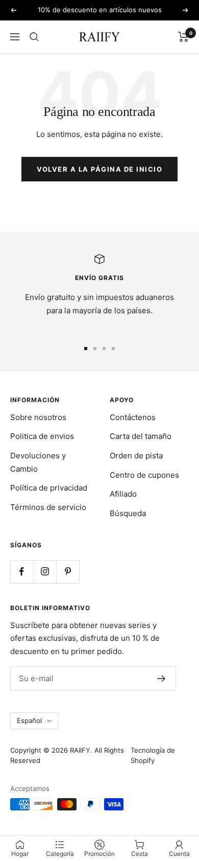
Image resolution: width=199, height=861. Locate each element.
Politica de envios (42, 436)
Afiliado (123, 494)
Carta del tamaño (140, 436)
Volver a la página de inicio (99, 169)
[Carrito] (183, 37)
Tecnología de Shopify (153, 755)
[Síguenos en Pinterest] (67, 571)
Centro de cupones (144, 475)
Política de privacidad (48, 488)
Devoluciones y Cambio (38, 462)
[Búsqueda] (34, 36)
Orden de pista (136, 455)
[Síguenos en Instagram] (44, 571)
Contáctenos (133, 417)
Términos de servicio (48, 507)
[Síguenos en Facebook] (21, 571)
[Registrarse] (161, 678)
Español (29, 720)
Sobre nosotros (38, 417)
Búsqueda (128, 513)
